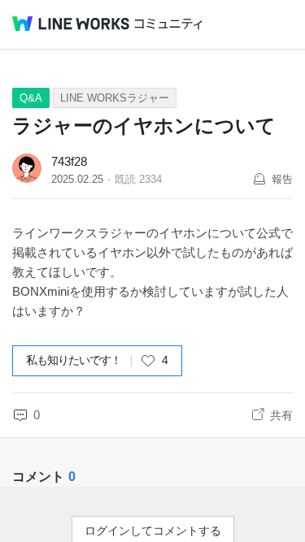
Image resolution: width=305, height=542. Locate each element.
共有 (281, 415)
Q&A (31, 98)
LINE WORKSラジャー (114, 98)
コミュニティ (168, 24)
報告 (282, 179)
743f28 (69, 161)
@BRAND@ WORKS (70, 23)
